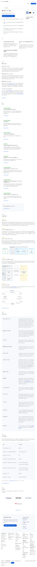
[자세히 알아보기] (6, 116)
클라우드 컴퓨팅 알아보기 (26, 543)
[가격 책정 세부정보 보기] (5, 483)
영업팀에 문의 (25, 519)
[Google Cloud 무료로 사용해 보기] (8, 16)
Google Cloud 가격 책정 (11, 535)
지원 (23, 544)
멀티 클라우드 (3, 540)
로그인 (35, 1)
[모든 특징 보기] (4, 98)
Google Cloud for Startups (25, 554)
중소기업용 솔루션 (18, 548)
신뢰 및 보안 (3, 537)
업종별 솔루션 (17, 545)
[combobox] (4, 565)
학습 (23, 549)
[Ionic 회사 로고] (18, 498)
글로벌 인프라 (3, 541)
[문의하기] (28, 4)
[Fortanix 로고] (8, 498)
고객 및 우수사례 (3, 544)
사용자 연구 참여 (32, 550)
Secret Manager (27, 381)
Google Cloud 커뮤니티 (33, 554)
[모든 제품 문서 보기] (6, 208)
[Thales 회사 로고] (28, 498)
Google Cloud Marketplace (24, 541)
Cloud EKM (9, 90)
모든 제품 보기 (25, 528)
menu (1, 1)
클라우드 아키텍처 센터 (26, 548)
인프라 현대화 (17, 534)
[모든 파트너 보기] (18, 510)
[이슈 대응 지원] (33, 4)
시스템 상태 (24, 556)
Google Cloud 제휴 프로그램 (26, 535)
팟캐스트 (31, 540)
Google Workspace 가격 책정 (11, 537)
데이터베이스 (17, 536)
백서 (1, 547)
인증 (23, 551)
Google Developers (25, 552)
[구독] (12, 563)
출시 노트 (24, 557)
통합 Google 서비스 (12, 84)
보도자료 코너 (32, 543)
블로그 (2, 548)
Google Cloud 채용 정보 (33, 552)
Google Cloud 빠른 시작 (26, 538)
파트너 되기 (31, 537)
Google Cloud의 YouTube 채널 (32, 545)
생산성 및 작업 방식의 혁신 (18, 543)
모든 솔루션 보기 (17, 549)
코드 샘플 (24, 546)
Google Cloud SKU (12, 480)
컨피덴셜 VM (14, 286)
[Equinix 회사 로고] (18, 504)
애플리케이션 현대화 (18, 537)
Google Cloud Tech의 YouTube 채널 (33, 547)
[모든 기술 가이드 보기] (5, 308)
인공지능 (16, 540)
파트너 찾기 (25, 524)
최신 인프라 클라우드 (4, 538)
